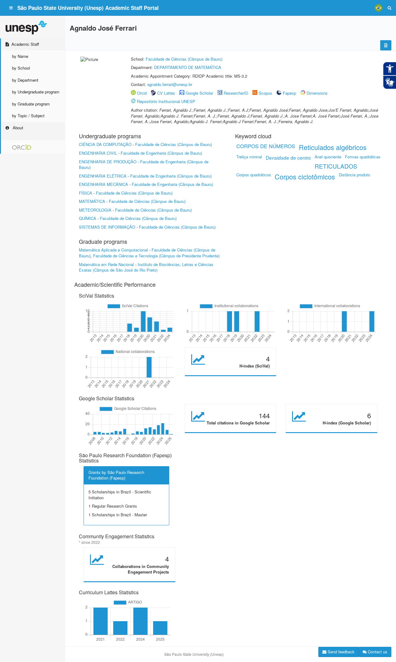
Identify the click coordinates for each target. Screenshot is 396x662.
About (17, 128)
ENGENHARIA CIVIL (98, 153)
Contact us (377, 652)
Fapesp (289, 93)
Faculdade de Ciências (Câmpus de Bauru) (184, 59)
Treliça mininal (249, 157)
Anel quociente (328, 157)
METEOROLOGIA (95, 210)
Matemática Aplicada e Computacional (113, 250)
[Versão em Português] (378, 7)
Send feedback (340, 652)
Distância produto (354, 175)
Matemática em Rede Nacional (106, 264)
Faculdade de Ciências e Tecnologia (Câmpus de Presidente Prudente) (156, 256)
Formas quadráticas (363, 157)
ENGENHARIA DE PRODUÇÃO (107, 162)
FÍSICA (85, 193)
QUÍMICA (87, 218)
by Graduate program (31, 104)
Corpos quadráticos (253, 175)
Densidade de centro (288, 157)
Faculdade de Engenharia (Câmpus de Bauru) (161, 153)
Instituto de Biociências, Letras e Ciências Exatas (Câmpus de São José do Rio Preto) (146, 267)
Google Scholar (199, 93)
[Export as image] (385, 45)
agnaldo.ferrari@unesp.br (169, 84)
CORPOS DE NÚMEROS (265, 146)
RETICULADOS (336, 166)
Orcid (142, 93)
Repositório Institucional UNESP (166, 101)
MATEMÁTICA (92, 201)
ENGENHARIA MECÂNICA (103, 184)
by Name (20, 56)
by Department (25, 80)
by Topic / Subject (28, 115)
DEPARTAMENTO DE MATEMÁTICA (187, 67)
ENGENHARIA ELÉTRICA (103, 176)
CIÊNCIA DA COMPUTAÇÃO (105, 144)
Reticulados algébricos (333, 147)
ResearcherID (236, 93)
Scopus (265, 93)
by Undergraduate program (35, 92)
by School (21, 68)
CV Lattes (166, 93)
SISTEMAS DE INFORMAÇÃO (107, 227)
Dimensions (317, 93)
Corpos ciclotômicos (305, 176)
